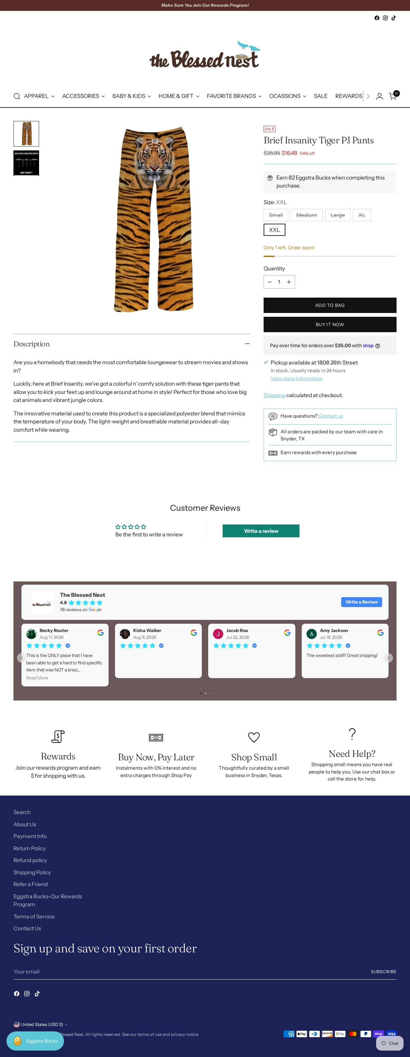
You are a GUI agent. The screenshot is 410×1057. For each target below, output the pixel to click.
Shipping (274, 395)
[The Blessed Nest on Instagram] (385, 18)
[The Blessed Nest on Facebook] (377, 18)
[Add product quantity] (289, 282)
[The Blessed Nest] (205, 53)
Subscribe (384, 971)
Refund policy (30, 860)
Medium (306, 215)
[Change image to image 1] (26, 134)
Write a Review (362, 602)
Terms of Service (34, 916)
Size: (275, 202)
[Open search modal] (17, 96)
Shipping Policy (32, 872)
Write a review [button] (261, 531)
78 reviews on (73, 609)
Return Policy (29, 848)
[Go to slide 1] (201, 693)
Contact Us (27, 928)
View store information (297, 378)
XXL (274, 230)
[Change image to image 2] (26, 163)
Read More (37, 678)
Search (22, 812)
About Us (24, 824)
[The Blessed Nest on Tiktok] (394, 18)
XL (361, 215)
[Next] (368, 96)
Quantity (274, 268)
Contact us (331, 416)
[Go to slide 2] (206, 693)
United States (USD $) (42, 1024)
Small (276, 215)
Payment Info (30, 836)
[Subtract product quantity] (269, 282)
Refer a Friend (30, 884)
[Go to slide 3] (210, 693)
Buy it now (330, 324)
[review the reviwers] (100, 634)
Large (338, 215)
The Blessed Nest (66, 1034)
